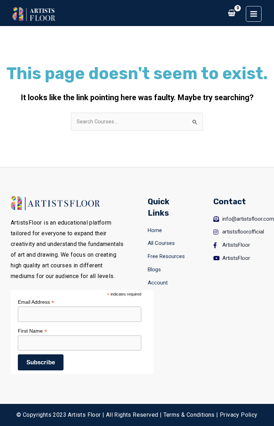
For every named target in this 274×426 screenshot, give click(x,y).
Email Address (36, 302)
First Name (32, 331)
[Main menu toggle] (254, 14)
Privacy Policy (239, 414)
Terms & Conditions (189, 414)
